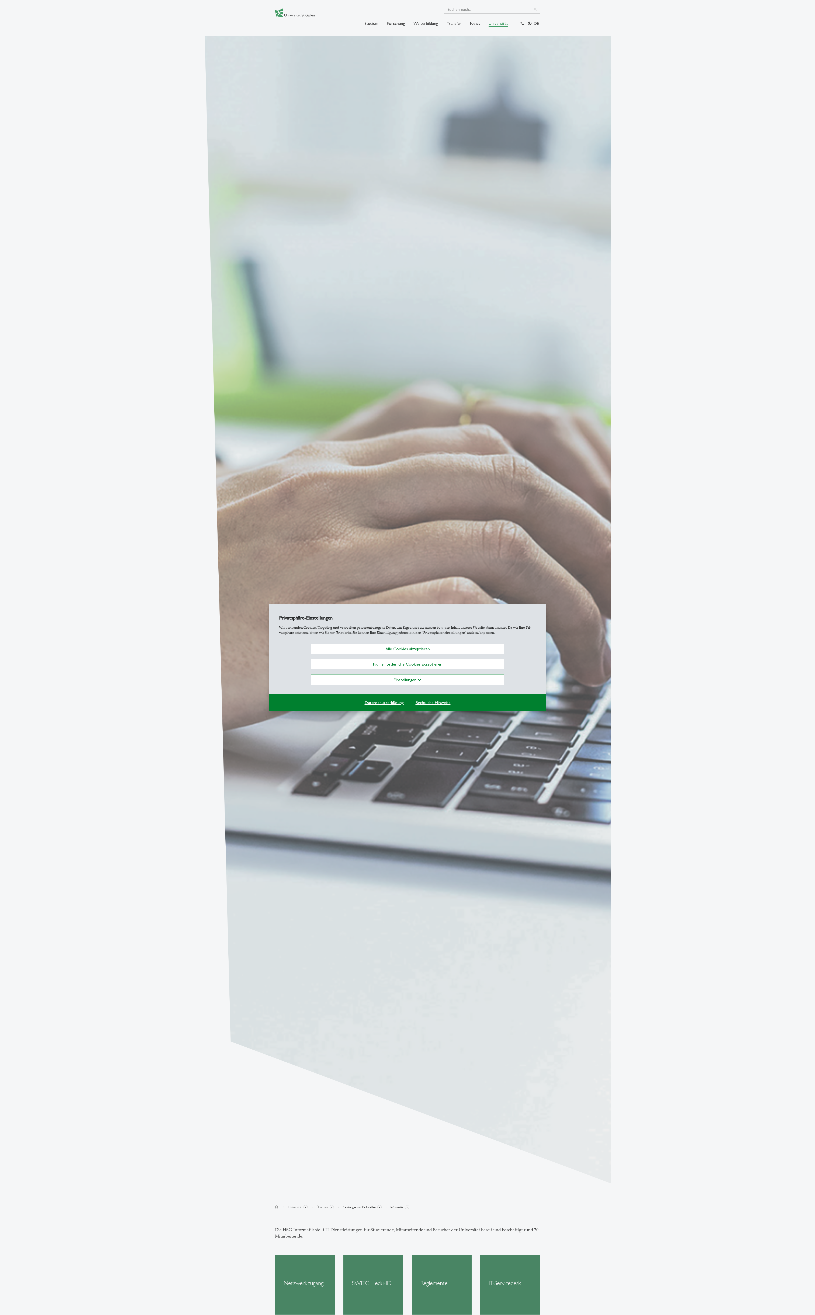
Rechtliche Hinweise (433, 702)
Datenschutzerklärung (384, 702)
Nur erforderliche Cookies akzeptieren (407, 664)
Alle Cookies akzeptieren (407, 648)
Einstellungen (406, 679)
